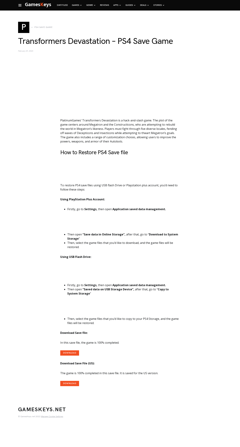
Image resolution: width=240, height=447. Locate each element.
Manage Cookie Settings (52, 416)
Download (69, 353)
